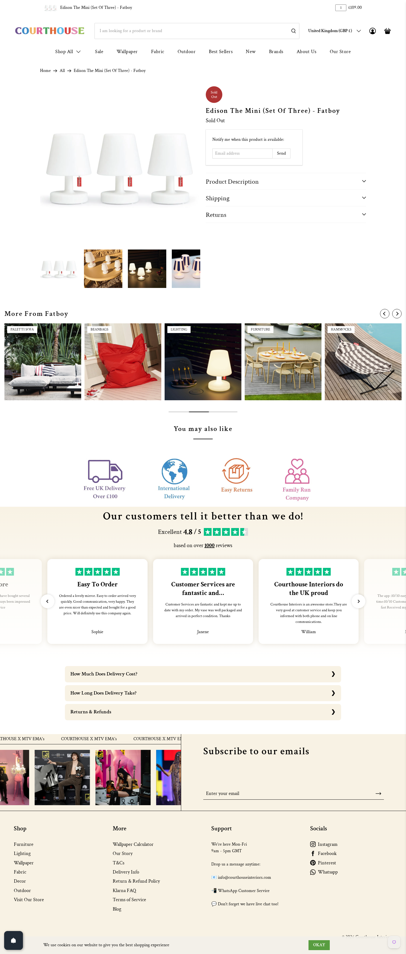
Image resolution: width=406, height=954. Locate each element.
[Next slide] (397, 313)
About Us (307, 51)
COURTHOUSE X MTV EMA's (66, 739)
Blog (117, 909)
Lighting (22, 853)
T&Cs (118, 863)
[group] (42, 361)
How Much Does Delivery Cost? (103, 673)
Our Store (340, 51)
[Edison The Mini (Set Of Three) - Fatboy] (120, 166)
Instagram (328, 844)
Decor (20, 881)
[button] (47, 601)
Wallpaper (127, 51)
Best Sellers (221, 51)
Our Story (123, 853)
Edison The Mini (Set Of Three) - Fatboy (96, 8)
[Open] (13, 940)
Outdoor (187, 51)
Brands (276, 51)
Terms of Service (129, 899)
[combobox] (197, 31)
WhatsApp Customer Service (244, 891)
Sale (99, 51)
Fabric (157, 51)
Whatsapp (328, 872)
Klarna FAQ (124, 890)
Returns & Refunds (90, 711)
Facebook (327, 853)
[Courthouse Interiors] (50, 30)
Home (45, 71)
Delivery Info (126, 872)
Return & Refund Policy (136, 881)
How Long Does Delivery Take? (103, 693)
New (251, 51)
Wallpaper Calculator (133, 844)
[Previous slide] (384, 313)
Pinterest (327, 863)
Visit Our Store (29, 899)
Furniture (23, 844)
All (62, 71)
